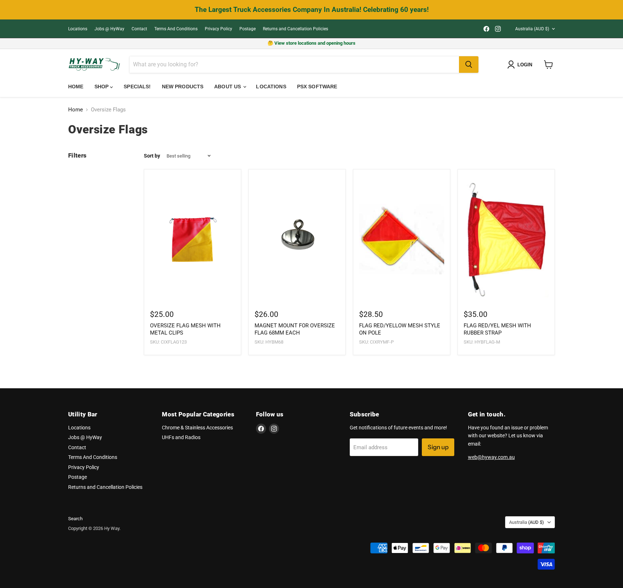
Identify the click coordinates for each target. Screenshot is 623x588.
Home (76, 86)
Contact (139, 28)
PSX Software (317, 86)
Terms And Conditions (176, 28)
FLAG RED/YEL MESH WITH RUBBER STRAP (497, 329)
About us (228, 86)
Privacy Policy (218, 28)
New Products (183, 86)
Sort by (152, 156)
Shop (102, 86)
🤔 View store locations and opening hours (311, 43)
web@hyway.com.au (491, 457)
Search (75, 518)
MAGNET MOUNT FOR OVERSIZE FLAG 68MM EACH (295, 329)
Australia (532, 28)
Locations (77, 28)
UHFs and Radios (181, 437)
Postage (247, 28)
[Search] (468, 64)
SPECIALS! (137, 86)
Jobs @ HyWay (109, 28)
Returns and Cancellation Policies (295, 28)
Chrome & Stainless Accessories (197, 427)
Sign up (438, 447)
